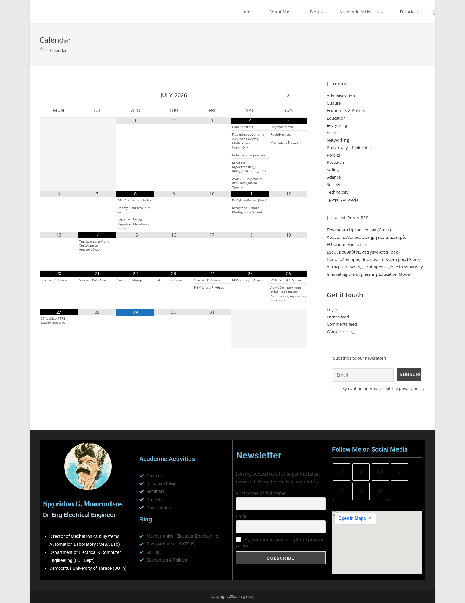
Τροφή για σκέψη (343, 199)
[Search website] (433, 11)
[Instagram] (380, 472)
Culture (334, 103)
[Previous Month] (59, 95)
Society (333, 184)
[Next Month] (288, 95)
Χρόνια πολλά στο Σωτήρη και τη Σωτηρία (366, 237)
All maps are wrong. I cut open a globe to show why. (375, 266)
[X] (341, 472)
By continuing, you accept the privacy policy (383, 388)
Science (334, 177)
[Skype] (361, 491)
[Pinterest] (341, 491)
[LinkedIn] (399, 472)
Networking (338, 140)
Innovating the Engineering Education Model (369, 274)
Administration (341, 96)
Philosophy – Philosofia (349, 147)
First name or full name (261, 493)
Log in (332, 309)
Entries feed (338, 317)
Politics (333, 155)
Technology (338, 192)
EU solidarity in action (347, 244)
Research (335, 162)
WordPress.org (341, 331)
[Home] (42, 50)
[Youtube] (380, 491)
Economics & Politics (346, 110)
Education (336, 118)
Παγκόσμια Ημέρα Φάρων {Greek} (359, 229)
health (333, 133)
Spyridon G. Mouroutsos (73, 11)
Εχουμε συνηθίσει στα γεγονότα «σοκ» (363, 252)
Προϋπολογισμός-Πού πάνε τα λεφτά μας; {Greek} (374, 259)
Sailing (333, 170)
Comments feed (342, 324)
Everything (337, 125)
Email (242, 516)
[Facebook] (361, 472)
